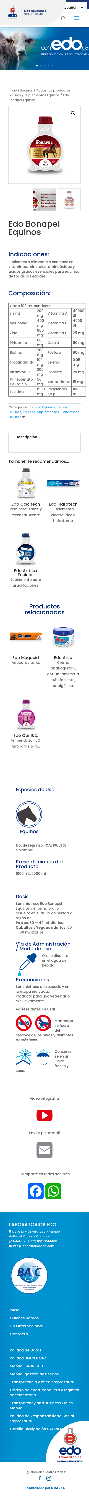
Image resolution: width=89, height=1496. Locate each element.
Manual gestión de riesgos (34, 1374)
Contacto (19, 1334)
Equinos (26, 90)
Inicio (12, 90)
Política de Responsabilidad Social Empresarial (42, 1418)
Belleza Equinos (42, 407)
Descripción (26, 437)
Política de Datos (26, 1350)
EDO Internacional (26, 1326)
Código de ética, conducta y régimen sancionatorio (44, 1392)
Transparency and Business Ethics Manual (41, 1405)
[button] (73, 113)
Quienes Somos (24, 1318)
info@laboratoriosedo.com (33, 1246)
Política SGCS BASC (28, 1358)
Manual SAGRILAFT (27, 1366)
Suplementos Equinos (42, 95)
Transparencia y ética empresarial (42, 1382)
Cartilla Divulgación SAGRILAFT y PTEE (44, 1429)
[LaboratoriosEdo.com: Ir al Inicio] (34, 12)
